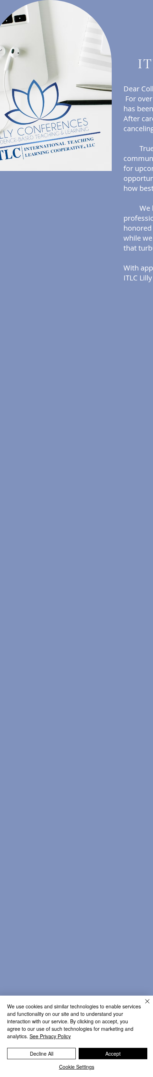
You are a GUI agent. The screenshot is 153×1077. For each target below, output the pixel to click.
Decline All (41, 1053)
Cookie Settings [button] (76, 1066)
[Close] (143, 1005)
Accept (113, 1053)
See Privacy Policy (50, 1036)
